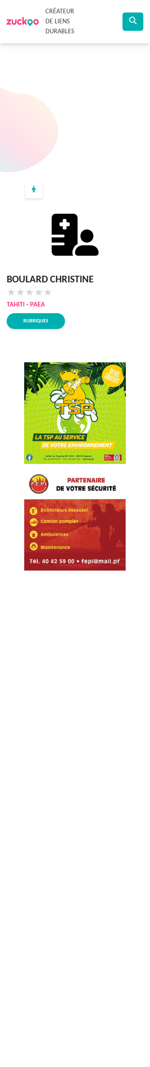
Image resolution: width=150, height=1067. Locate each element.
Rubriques (35, 321)
